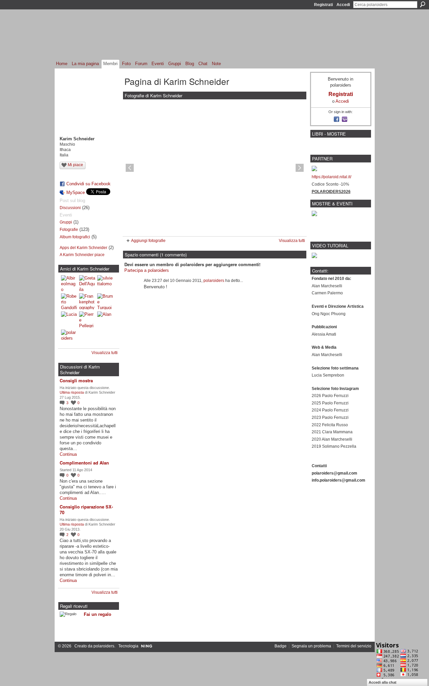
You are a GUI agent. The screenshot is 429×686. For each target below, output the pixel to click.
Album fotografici (75, 237)
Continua (68, 454)
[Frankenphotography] (87, 301)
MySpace (75, 192)
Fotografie (69, 229)
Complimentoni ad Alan (84, 462)
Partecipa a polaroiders (146, 270)
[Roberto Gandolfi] (69, 301)
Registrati (323, 4)
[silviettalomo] (105, 283)
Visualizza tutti (104, 352)
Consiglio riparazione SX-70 (86, 509)
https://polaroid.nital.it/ (331, 177)
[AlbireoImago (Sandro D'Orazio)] (69, 283)
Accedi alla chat (382, 682)
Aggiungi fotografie (148, 240)
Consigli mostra (76, 380)
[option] (214, 168)
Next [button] (300, 168)
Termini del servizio (353, 646)
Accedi (343, 4)
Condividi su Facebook (88, 183)
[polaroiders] (69, 338)
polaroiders (213, 280)
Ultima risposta (72, 392)
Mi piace (75, 164)
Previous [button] (130, 168)
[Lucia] (69, 319)
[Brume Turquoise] (105, 301)
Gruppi (66, 222)
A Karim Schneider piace (82, 254)
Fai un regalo (97, 614)
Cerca (422, 4)
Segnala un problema (311, 646)
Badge (280, 646)
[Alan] (105, 319)
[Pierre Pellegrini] (87, 319)
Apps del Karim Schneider (83, 247)
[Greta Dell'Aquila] (87, 283)
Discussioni (70, 207)
